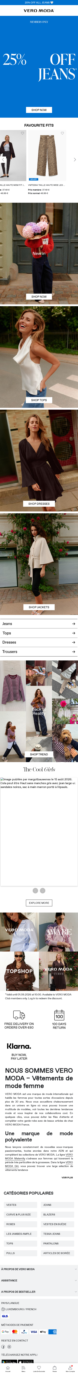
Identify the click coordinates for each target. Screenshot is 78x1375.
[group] (25, 163)
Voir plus (67, 1177)
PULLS (10, 1253)
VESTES (11, 1204)
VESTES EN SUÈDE (54, 1224)
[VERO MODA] (39, 11)
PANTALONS (51, 1243)
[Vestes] (39, 589)
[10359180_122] (39, 538)
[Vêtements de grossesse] (19, 932)
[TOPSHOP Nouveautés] (19, 971)
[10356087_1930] (39, 435)
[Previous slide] (3, 159)
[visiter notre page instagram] (9, 1347)
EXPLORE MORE (39, 902)
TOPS (9, 1243)
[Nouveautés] (39, 253)
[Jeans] (39, 66)
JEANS (47, 1204)
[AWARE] (58, 932)
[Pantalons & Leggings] (39, 654)
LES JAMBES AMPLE (19, 1233)
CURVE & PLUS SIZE (18, 1214)
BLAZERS (49, 1214)
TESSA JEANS (51, 1233)
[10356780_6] (39, 331)
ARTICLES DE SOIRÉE (56, 1253)
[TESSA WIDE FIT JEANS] (39, 711)
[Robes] (39, 486)
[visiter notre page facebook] (3, 1347)
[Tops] (39, 382)
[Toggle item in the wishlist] (40, 133)
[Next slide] (75, 159)
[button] (25, 155)
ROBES (10, 1224)
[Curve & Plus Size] (58, 971)
